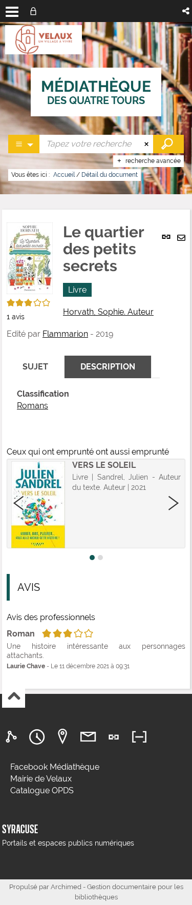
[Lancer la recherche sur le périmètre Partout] (168, 144)
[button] (186, 11)
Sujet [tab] (35, 367)
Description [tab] (107, 367)
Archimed (66, 887)
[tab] (13, 737)
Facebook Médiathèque (54, 767)
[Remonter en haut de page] (13, 697)
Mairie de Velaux (41, 779)
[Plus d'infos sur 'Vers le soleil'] (38, 504)
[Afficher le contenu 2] (100, 557)
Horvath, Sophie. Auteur (108, 312)
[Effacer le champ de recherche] (147, 144)
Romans (32, 405)
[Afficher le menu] (12, 12)
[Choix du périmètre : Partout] (23, 144)
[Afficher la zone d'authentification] (35, 11)
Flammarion (65, 334)
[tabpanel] (83, 400)
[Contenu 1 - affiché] (92, 557)
